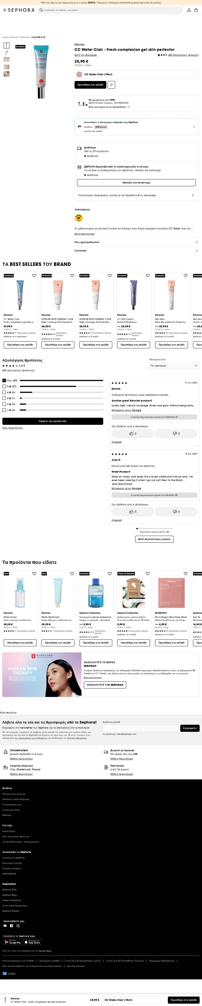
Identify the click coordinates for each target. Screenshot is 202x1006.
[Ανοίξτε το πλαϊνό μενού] (4, 10)
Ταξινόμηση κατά (157, 359)
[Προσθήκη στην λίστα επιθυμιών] (34, 275)
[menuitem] (189, 10)
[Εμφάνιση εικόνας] (6, 45)
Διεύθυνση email (111, 722)
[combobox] (174, 365)
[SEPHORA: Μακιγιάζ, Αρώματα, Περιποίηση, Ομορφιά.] (21, 10)
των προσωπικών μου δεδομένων (31, 738)
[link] (52, 421)
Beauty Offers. (45, 951)
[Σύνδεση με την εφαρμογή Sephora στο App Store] (32, 942)
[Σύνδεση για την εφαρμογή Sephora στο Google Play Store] (13, 942)
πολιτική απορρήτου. (77, 738)
